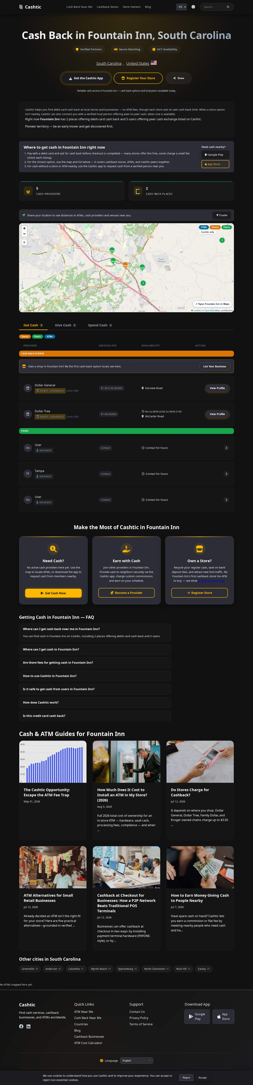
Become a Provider (128, 593)
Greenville (30, 969)
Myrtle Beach (101, 969)
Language (111, 1060)
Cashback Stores (107, 7)
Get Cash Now (55, 593)
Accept (203, 1077)
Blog (148, 7)
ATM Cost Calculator (88, 1043)
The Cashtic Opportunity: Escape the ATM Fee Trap (47, 792)
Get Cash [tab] (33, 325)
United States (137, 63)
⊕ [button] (24, 242)
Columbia (76, 969)
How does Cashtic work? (41, 702)
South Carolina (108, 63)
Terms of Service (141, 1024)
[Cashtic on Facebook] (21, 1026)
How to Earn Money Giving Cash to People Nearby (200, 898)
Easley (203, 969)
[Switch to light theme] (193, 7)
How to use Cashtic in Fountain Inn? (50, 676)
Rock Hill (183, 969)
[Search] (228, 7)
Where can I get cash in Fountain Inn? (51, 649)
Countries (81, 1024)
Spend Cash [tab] (99, 325)
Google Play (215, 154)
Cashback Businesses (89, 1037)
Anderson (53, 969)
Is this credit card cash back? (44, 716)
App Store (213, 164)
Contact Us (137, 1012)
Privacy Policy (138, 1018)
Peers (227, 227)
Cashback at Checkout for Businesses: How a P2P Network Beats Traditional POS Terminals (126, 903)
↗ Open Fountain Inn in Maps (212, 304)
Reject (186, 1077)
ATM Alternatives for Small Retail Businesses (48, 898)
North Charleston (156, 969)
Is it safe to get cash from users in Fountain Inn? (59, 689)
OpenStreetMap (212, 310)
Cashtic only (207, 232)
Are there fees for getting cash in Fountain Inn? (58, 662)
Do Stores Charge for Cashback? (190, 792)
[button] (125, 265)
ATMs (204, 227)
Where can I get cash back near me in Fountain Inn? (61, 629)
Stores (215, 227)
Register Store (201, 593)
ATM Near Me (83, 1012)
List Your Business (214, 366)
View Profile (217, 388)
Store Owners (132, 7)
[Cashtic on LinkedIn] (28, 1026)
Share (180, 78)
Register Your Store (141, 78)
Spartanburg (127, 969)
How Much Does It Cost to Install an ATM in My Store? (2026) (122, 795)
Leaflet (197, 310)
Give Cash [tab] (65, 325)
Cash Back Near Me (79, 7)
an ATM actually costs (211, 580)
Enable (223, 215)
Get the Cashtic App (88, 78)
